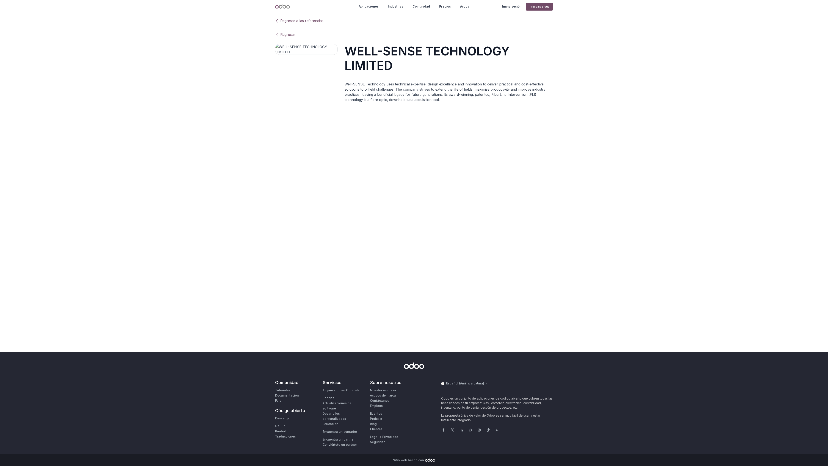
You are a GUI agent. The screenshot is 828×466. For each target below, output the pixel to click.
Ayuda (464, 6)
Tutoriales (282, 390)
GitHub (280, 426)
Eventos (376, 413)
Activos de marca (383, 395)
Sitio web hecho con (408, 460)
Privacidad (390, 437)
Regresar (287, 34)
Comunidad (421, 6)
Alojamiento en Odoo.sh (341, 390)
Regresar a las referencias (301, 21)
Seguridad (378, 442)
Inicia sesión (512, 6)
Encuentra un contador (340, 431)
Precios (445, 6)
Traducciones (285, 436)
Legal (374, 437)
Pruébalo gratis (539, 6)
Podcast (376, 418)
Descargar (283, 418)
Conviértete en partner (340, 444)
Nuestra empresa (383, 390)
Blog (373, 424)
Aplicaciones (369, 6)
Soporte (328, 398)
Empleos (376, 406)
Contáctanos (379, 400)
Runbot (280, 431)
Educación (330, 424)
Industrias (395, 6)
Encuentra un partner (338, 439)
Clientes (376, 429)
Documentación (287, 395)
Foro (278, 400)
